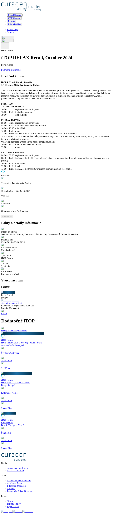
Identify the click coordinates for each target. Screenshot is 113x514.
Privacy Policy (14, 504)
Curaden (11, 488)
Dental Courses (14, 15)
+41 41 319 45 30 (15, 470)
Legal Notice (13, 506)
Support (10, 32)
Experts (11, 21)
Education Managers (16, 486)
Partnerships (12, 29)
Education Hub (14, 24)
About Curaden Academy (19, 480)
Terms (10, 501)
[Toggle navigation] (5, 45)
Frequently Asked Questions (20, 491)
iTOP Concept (14, 18)
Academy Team (14, 483)
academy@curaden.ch (17, 468)
